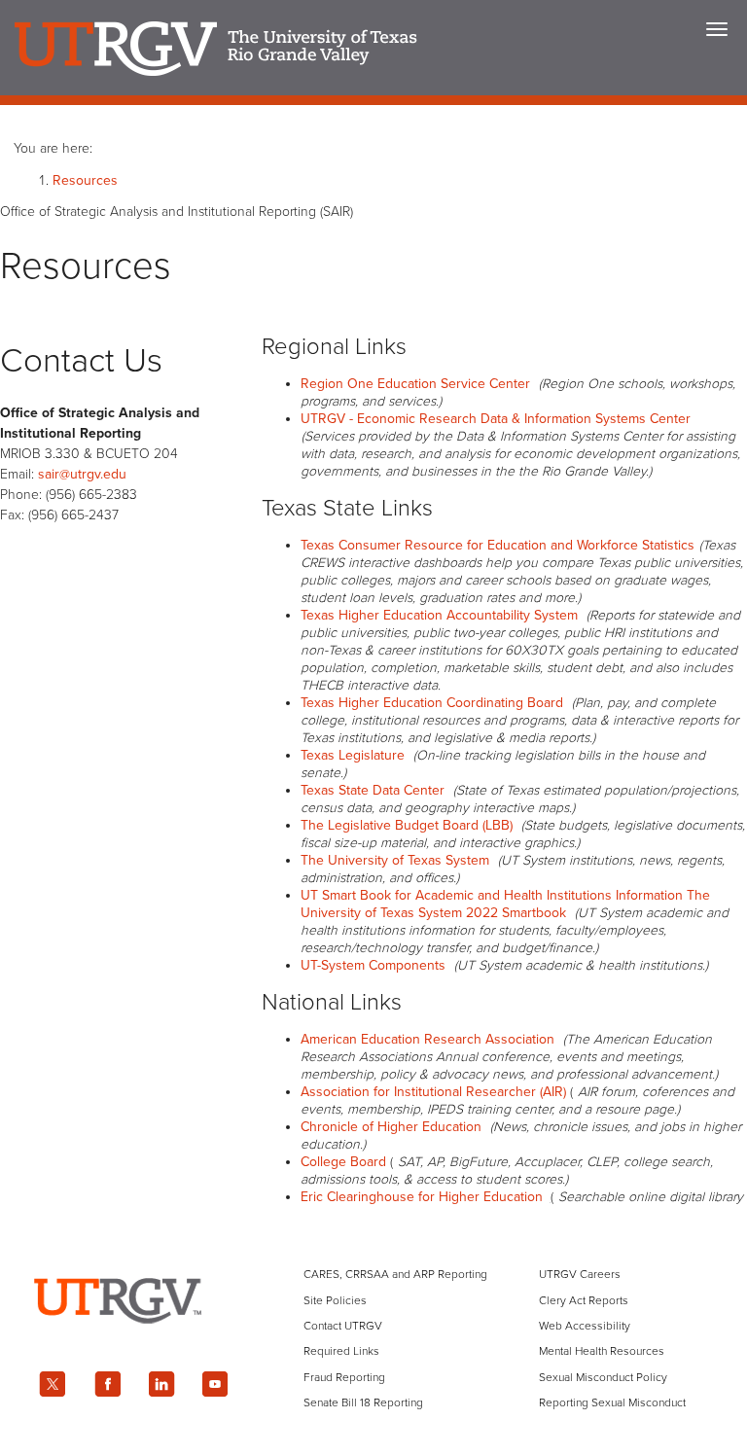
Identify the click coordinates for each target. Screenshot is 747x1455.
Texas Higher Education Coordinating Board (432, 702)
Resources (85, 180)
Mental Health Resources (601, 1351)
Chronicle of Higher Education (391, 1126)
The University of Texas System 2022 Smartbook (505, 904)
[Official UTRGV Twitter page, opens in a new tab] (52, 1384)
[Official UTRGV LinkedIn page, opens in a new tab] (161, 1384)
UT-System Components (373, 965)
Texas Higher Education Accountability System (439, 615)
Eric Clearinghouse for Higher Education (422, 1197)
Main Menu (716, 29)
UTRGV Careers (580, 1274)
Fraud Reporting (344, 1377)
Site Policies (335, 1300)
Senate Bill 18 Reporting (363, 1402)
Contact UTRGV (342, 1325)
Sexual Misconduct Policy (603, 1377)
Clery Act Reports (583, 1300)
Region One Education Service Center (415, 383)
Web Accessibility (584, 1325)
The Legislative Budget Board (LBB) (407, 825)
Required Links (341, 1351)
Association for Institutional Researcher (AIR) (433, 1091)
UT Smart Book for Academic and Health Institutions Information (492, 895)
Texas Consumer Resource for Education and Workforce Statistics (497, 545)
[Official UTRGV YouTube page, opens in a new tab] (216, 1384)
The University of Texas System (395, 860)
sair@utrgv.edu (82, 474)
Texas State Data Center (373, 790)
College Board (343, 1161)
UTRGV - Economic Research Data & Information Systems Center (496, 418)
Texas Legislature (353, 755)
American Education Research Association (427, 1039)
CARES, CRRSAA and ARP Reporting (395, 1274)
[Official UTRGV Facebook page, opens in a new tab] (107, 1384)
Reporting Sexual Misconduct (612, 1402)
